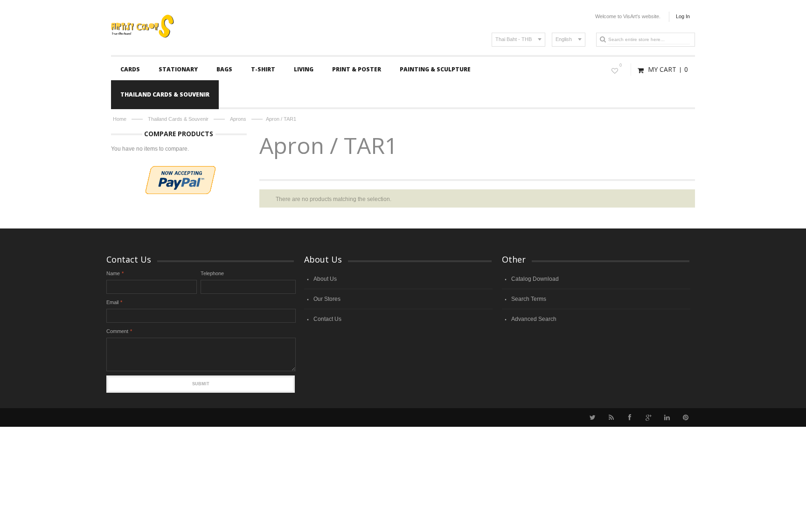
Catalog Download (535, 279)
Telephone (212, 273)
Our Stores (326, 299)
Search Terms (528, 299)
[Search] (602, 39)
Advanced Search (533, 319)
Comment (117, 331)
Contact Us (327, 319)
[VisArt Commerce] (175, 15)
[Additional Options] (180, 170)
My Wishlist (620, 65)
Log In (683, 16)
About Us (325, 279)
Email (112, 302)
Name (113, 273)
